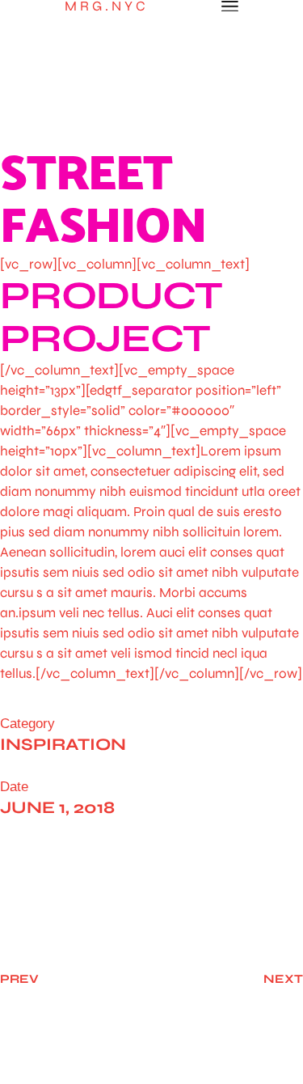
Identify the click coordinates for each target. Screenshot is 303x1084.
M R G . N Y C (105, 6)
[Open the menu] (229, 6)
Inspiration (63, 745)
